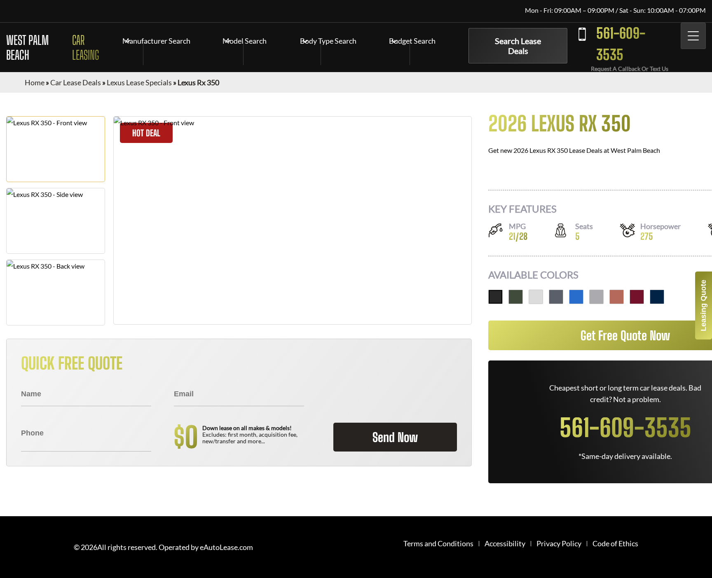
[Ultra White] (536, 297)
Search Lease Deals (518, 46)
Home (34, 82)
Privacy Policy (558, 543)
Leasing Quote (703, 305)
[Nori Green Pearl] (515, 297)
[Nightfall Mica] (657, 297)
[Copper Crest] (616, 297)
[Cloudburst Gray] (556, 297)
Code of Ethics (615, 543)
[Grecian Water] (576, 297)
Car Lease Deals (75, 82)
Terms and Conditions (438, 543)
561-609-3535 (620, 44)
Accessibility (505, 543)
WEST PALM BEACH (52, 47)
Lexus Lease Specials (139, 82)
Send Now (395, 437)
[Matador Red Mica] (637, 297)
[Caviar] (495, 297)
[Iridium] (596, 297)
